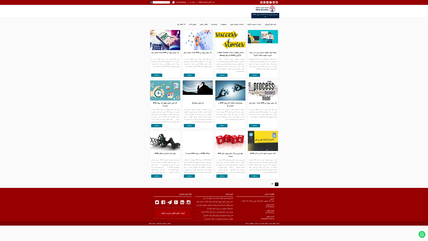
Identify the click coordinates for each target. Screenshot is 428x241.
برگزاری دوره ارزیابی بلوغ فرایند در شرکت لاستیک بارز (218, 219)
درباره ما (192, 2)
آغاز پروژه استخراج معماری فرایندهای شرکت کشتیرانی (218, 216)
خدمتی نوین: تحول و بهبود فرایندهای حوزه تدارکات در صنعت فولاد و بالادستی (211, 202)
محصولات (224, 24)
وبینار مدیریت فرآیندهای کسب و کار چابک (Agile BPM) (217, 212)
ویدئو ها (214, 24)
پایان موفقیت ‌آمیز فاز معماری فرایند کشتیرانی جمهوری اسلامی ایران (214, 205)
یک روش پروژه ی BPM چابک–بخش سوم (198, 52)
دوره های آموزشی (270, 24)
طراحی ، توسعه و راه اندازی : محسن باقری (159, 223)
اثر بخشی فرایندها (198, 103)
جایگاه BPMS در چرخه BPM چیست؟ (197, 153)
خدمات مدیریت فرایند (254, 24)
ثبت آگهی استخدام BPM (206, 2)
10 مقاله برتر (181, 24)
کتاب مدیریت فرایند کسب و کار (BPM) (263, 153)
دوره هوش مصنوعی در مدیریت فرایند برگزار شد (220, 209)
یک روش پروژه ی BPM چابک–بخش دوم (165, 52)
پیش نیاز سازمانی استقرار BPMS (165, 153)
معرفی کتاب (192, 24)
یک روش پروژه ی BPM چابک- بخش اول (263, 103)
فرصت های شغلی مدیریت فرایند (173, 213)
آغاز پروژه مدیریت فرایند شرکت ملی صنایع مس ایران (218, 198)
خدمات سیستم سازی (237, 24)
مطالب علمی (204, 24)
